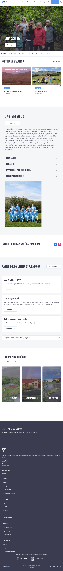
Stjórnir (5, 506)
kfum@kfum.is (6, 471)
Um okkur (34, 2)
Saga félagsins (6, 503)
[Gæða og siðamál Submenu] (50, 2)
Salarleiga (5, 544)
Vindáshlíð (3, 54)
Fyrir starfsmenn (7, 517)
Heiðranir (5, 514)
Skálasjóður (50, 54)
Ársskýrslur (6, 524)
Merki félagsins (7, 535)
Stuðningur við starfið (9, 552)
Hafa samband (6, 541)
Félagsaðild (6, 548)
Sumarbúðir (25, 2)
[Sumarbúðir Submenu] (30, 2)
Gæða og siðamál (44, 2)
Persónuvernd (7, 566)
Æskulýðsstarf (7, 486)
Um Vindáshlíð (12, 54)
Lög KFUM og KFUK (8, 531)
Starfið (5, 479)
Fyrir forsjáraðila (40, 54)
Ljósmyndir (59, 54)
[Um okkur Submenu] (38, 2)
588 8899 (4, 473)
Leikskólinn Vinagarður (9, 493)
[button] (60, 85)
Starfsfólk (5, 510)
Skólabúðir (31, 54)
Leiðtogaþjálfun (7, 489)
